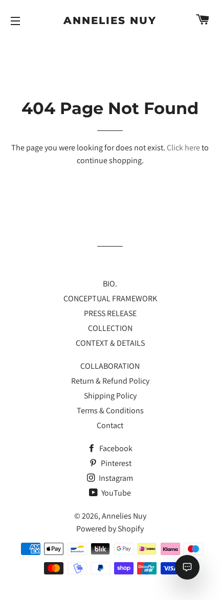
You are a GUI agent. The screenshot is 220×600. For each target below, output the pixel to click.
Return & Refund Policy (110, 380)
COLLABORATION (110, 366)
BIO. (110, 283)
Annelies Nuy (110, 20)
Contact (110, 425)
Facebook (115, 448)
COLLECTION (110, 328)
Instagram (115, 478)
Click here (183, 147)
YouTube (115, 492)
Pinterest (115, 463)
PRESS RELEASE (110, 313)
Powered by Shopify (110, 528)
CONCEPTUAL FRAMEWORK (110, 298)
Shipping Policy (110, 395)
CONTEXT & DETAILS (110, 343)
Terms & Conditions (110, 410)
